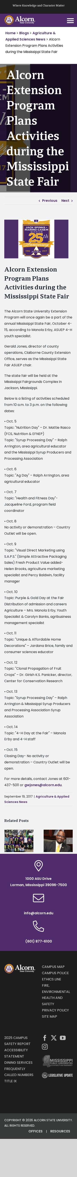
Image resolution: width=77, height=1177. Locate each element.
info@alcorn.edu (38, 913)
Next (65, 200)
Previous (49, 200)
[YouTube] (63, 1038)
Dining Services (18, 1062)
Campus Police (55, 972)
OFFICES (35, 1131)
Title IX (10, 1081)
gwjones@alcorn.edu (43, 785)
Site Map (49, 1016)
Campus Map (53, 966)
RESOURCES (60, 1131)
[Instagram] (45, 1047)
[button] (7, 841)
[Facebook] (45, 1038)
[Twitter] (54, 1038)
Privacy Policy (55, 1010)
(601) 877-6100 (38, 941)
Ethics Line (51, 979)
